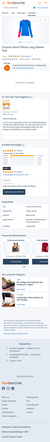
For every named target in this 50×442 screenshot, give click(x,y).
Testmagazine (32, 397)
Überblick (5, 13)
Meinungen (21, 13)
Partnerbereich (8, 412)
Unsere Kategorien (9, 416)
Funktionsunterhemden (10, 8)
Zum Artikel (21, 289)
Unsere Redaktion (9, 401)
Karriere (5, 408)
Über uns (5, 397)
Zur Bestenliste (19, 262)
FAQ (28, 401)
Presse (4, 405)
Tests (13, 13)
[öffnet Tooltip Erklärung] (31, 97)
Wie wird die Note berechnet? (23, 68)
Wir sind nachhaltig (42, 8)
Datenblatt (32, 13)
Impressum (6, 427)
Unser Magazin (32, 405)
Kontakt (29, 412)
